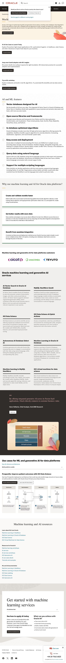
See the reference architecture (9, 482)
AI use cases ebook (7, 558)
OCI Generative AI (7, 555)
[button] (3, 3)
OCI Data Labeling (7, 573)
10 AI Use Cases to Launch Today (12, 44)
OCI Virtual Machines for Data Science (13, 540)
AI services (5, 550)
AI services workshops (8, 553)
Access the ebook (7, 52)
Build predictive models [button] (8, 467)
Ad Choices (38, 650)
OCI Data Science (7, 537)
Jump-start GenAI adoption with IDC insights (15, 62)
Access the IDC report (8, 70)
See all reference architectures (11, 464)
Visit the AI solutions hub (13, 631)
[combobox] (36, 3)
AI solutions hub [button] (11, 609)
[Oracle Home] (12, 3)
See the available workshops (9, 88)
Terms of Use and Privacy (18, 650)
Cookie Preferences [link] (29, 650)
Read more (12, 412)
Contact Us (14, 652)
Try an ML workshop (8, 80)
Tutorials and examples (9, 560)
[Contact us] (63, 3)
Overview (4, 8)
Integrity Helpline (6, 652)
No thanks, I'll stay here (34, 13)
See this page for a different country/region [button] (22, 17)
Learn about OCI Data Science (26, 482)
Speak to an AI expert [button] (8, 32)
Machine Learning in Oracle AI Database (14, 535)
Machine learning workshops (10, 548)
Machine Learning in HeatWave (11, 533)
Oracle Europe (5, 14)
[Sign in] (59, 3)
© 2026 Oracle (5, 650)
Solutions (56, 8)
